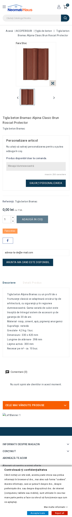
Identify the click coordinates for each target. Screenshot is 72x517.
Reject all (59, 513)
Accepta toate (38, 513)
